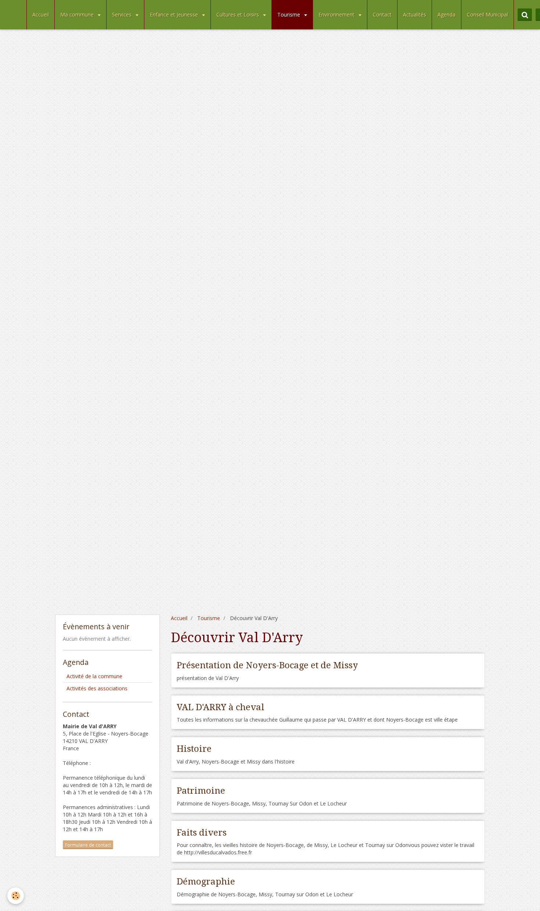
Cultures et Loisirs (238, 14)
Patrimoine (201, 791)
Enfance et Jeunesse (174, 14)
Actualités (414, 14)
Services (122, 14)
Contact (382, 14)
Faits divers (202, 832)
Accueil (40, 14)
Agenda (447, 14)
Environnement (337, 14)
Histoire (194, 749)
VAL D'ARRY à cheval (220, 707)
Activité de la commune (94, 676)
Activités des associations (96, 688)
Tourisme (289, 14)
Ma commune (77, 14)
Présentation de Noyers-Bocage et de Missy (267, 665)
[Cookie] (15, 895)
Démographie (206, 881)
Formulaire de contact (88, 845)
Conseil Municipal (487, 14)
